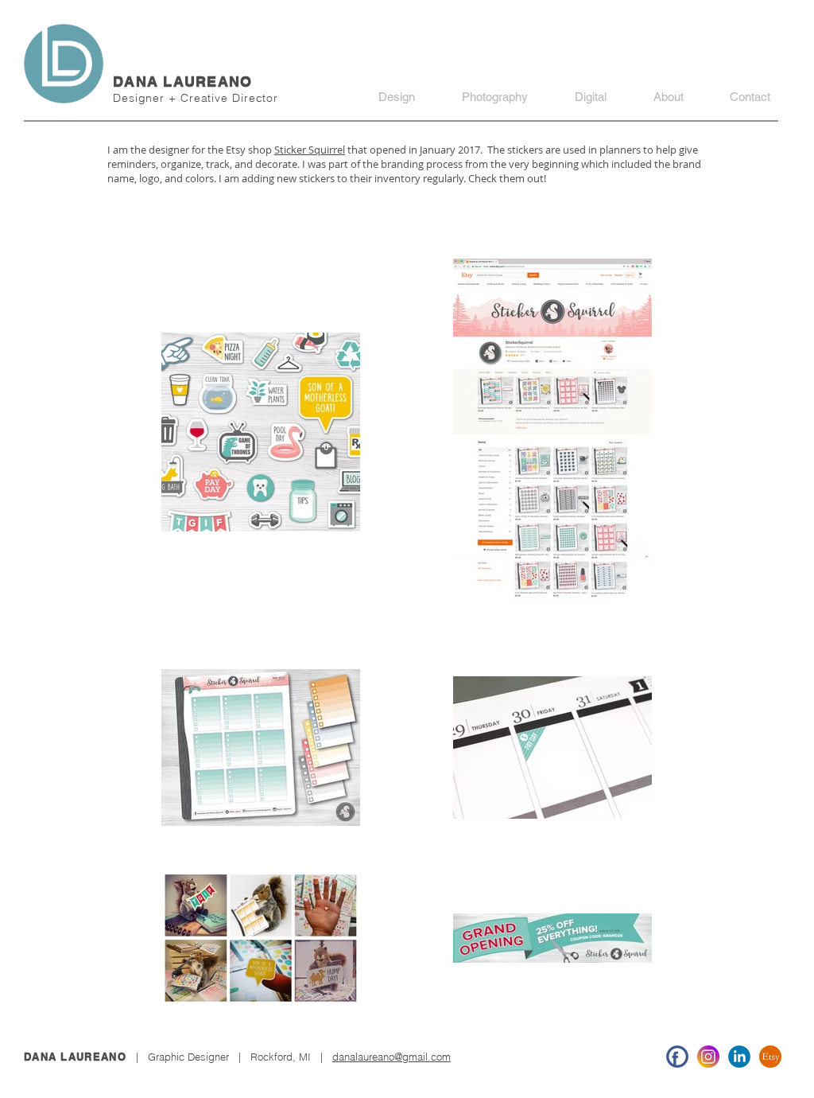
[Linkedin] (739, 1056)
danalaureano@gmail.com (391, 1056)
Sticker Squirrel (309, 149)
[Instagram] (708, 1056)
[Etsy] (770, 1056)
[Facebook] (677, 1056)
